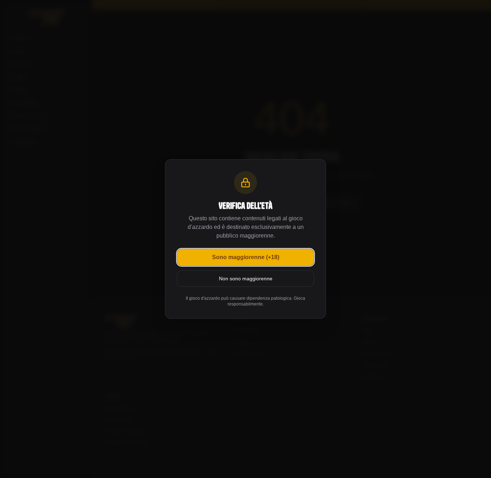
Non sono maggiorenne (245, 278)
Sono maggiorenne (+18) (245, 257)
